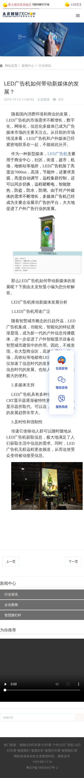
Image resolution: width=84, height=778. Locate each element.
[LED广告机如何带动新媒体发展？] (47, 465)
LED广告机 (57, 154)
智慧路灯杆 (12, 615)
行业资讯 (45, 65)
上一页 (10, 561)
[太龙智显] (19, 14)
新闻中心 (28, 65)
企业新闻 (11, 604)
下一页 (73, 561)
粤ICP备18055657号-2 (42, 767)
